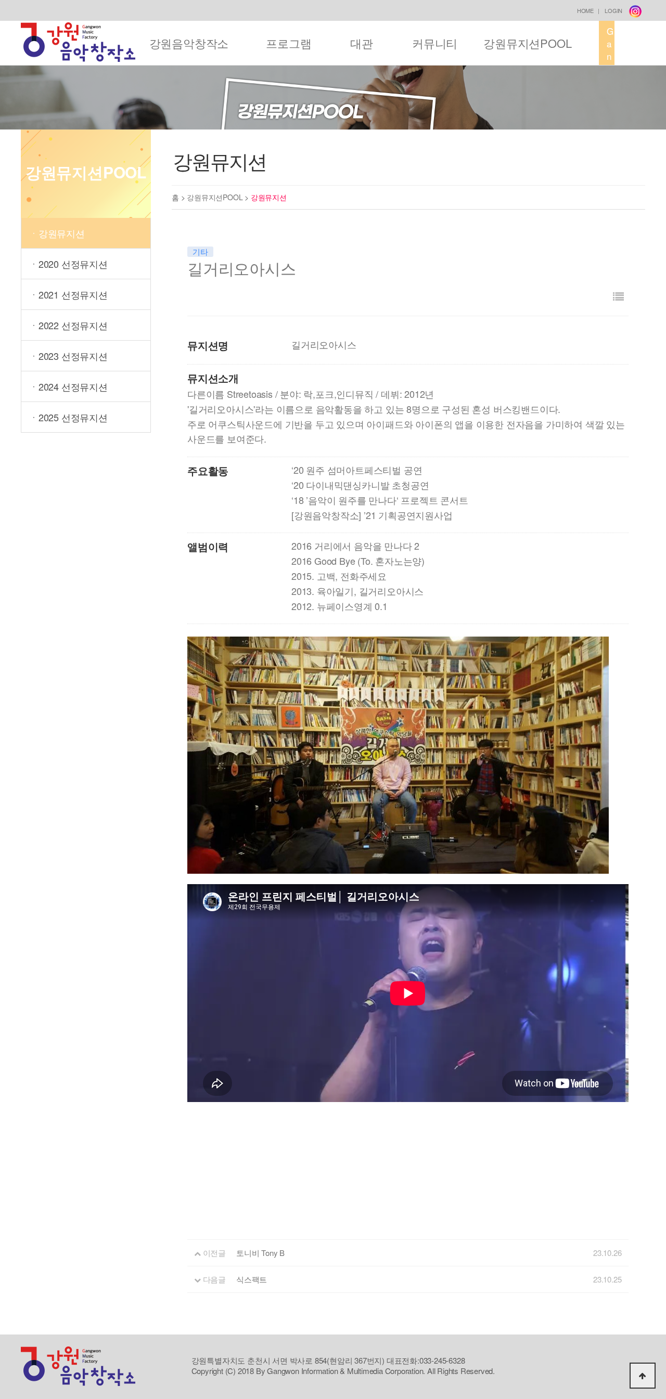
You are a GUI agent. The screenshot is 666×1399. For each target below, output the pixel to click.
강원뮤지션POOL (527, 43)
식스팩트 (251, 1279)
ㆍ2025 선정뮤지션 (68, 417)
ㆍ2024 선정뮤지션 (68, 386)
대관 (361, 43)
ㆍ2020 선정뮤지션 (68, 263)
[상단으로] (643, 1376)
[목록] (618, 296)
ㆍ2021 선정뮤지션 (68, 294)
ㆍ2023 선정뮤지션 (68, 355)
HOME (585, 10)
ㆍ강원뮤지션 (57, 233)
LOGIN (613, 10)
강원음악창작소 (189, 43)
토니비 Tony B (260, 1252)
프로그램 (288, 43)
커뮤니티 (434, 43)
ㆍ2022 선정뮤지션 (68, 325)
